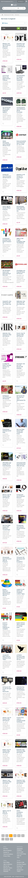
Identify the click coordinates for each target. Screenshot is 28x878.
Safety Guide (20, 852)
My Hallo (20, 1)
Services (17, 14)
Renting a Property (21, 864)
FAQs (18, 857)
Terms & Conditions (8, 854)
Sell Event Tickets (7, 868)
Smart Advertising (21, 854)
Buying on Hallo (20, 862)
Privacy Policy (6, 856)
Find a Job (19, 868)
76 (7, 839)
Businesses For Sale (9, 14)
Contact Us (6, 852)
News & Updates (7, 850)
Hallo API (19, 855)
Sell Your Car (6, 866)
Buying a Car (20, 866)
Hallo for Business (7, 864)
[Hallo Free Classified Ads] (14, 4)
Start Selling (6, 862)
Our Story (5, 848)
